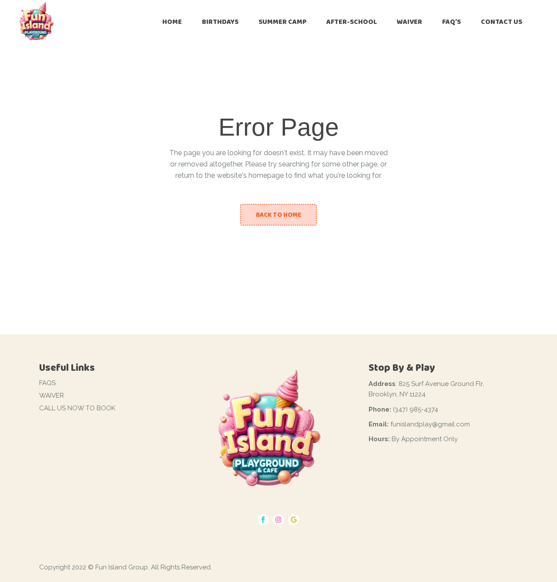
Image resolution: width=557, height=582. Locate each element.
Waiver (51, 395)
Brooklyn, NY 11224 (397, 394)
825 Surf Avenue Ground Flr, (441, 384)
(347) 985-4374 (415, 409)
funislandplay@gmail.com (430, 424)
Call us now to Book (77, 408)
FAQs (47, 383)
